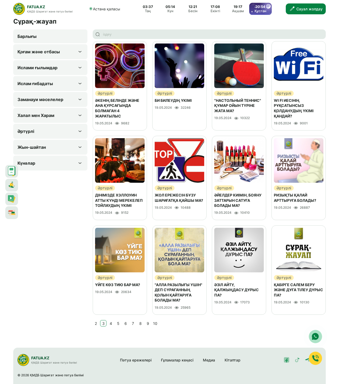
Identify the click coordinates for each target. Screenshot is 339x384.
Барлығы (27, 36)
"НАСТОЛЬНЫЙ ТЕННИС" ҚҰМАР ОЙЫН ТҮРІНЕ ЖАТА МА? (237, 105)
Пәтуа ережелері (135, 360)
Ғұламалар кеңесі (177, 360)
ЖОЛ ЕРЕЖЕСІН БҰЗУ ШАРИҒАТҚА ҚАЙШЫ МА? (179, 198)
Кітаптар (232, 360)
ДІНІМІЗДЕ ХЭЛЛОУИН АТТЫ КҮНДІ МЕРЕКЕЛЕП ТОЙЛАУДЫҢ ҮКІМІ (119, 200)
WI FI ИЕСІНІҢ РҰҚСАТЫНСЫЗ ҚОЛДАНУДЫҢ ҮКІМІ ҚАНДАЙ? (294, 108)
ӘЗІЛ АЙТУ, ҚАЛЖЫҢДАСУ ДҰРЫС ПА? (236, 289)
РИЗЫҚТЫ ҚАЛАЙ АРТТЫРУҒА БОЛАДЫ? (295, 198)
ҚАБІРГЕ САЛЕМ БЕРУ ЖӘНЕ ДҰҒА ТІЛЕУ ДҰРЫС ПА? (298, 289)
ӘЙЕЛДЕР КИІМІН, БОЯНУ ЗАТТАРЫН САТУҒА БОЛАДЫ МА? (237, 200)
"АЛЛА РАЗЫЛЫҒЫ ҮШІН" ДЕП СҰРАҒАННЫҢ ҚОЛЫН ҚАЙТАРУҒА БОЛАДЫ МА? (178, 292)
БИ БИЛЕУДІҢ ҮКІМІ (173, 100)
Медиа (209, 360)
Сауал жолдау (309, 9)
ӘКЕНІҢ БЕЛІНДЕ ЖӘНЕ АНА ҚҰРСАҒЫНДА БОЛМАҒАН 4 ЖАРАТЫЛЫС (117, 108)
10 (155, 323)
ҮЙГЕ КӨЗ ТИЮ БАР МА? (117, 284)
